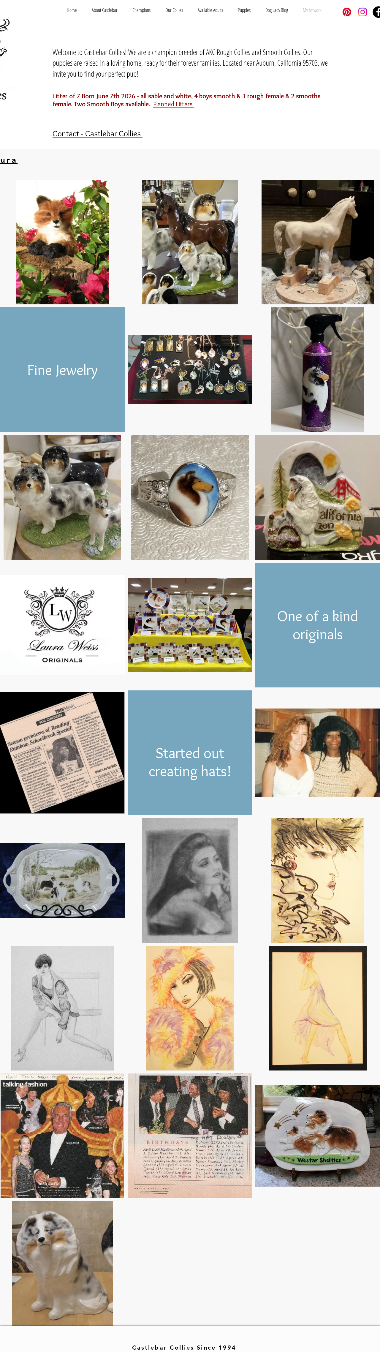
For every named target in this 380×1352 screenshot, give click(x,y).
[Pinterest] (347, 12)
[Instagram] (362, 12)
